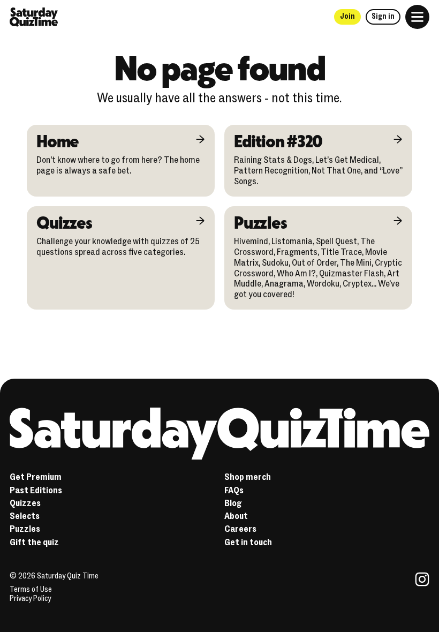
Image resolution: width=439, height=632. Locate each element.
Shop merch (247, 477)
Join (347, 16)
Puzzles (260, 222)
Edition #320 (278, 141)
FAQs (234, 490)
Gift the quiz (34, 542)
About (236, 516)
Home (57, 141)
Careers (240, 529)
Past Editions (36, 490)
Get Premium (36, 477)
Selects (25, 516)
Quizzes (64, 222)
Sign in (383, 16)
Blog (233, 503)
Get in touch (248, 542)
